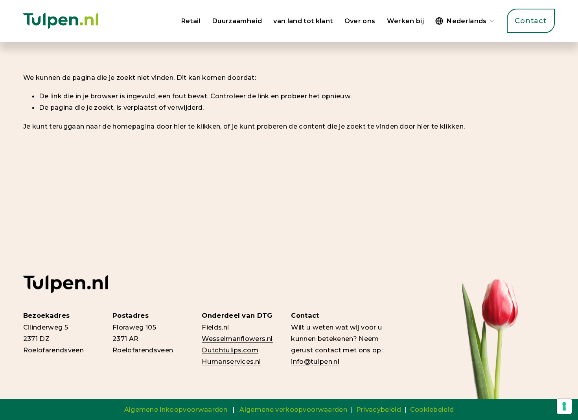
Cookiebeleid (432, 409)
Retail (191, 21)
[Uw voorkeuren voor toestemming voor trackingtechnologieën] (564, 406)
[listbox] (465, 21)
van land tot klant (303, 21)
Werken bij (405, 21)
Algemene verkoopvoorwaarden (293, 409)
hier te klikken (197, 126)
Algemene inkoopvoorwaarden (175, 409)
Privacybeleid (378, 409)
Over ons (360, 21)
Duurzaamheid (237, 21)
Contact (531, 21)
